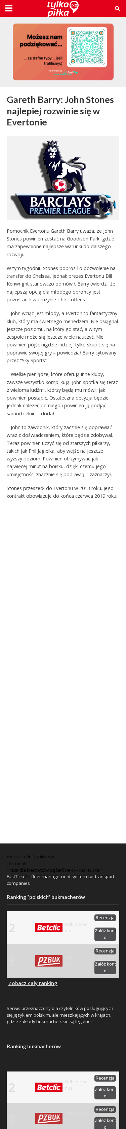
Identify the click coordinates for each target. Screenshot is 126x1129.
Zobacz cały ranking (32, 983)
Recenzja (105, 917)
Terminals (17, 863)
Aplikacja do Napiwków (30, 857)
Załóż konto (105, 934)
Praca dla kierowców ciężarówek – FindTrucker (54, 870)
